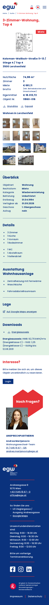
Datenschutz (35, 596)
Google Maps (20, 515)
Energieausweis (20, 332)
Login (8, 381)
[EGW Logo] (10, 6)
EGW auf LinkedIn (29, 569)
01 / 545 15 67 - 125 (16, 447)
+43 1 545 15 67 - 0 (20, 491)
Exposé (29, 106)
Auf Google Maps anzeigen (22, 311)
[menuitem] (31, 7)
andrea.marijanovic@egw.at (22, 451)
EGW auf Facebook (12, 569)
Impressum (16, 596)
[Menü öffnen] (44, 7)
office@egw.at (18, 495)
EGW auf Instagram (21, 569)
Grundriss (12, 106)
